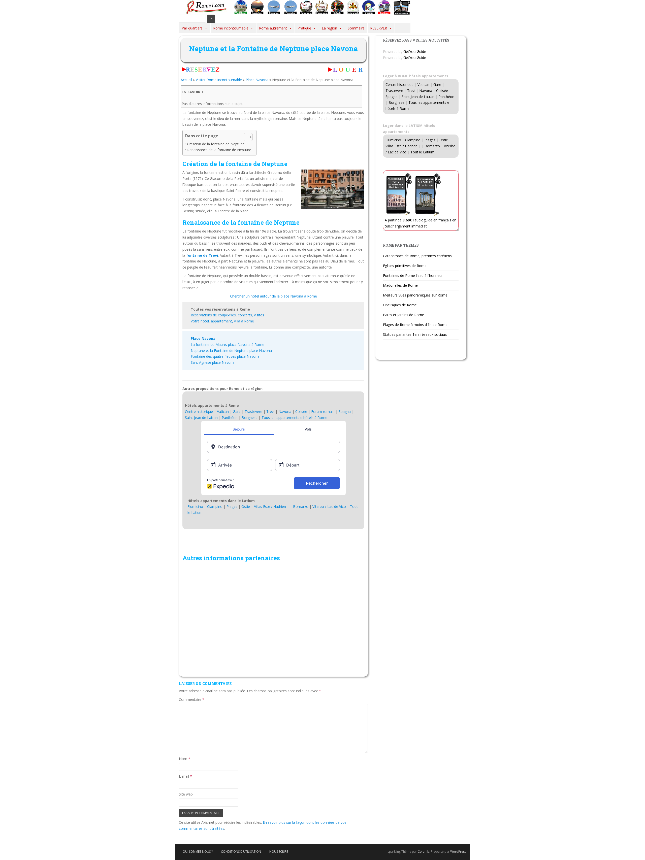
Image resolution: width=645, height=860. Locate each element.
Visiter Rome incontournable (219, 79)
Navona (284, 411)
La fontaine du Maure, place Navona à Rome (227, 344)
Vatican (223, 411)
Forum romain (323, 411)
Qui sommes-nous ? (198, 851)
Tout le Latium (422, 152)
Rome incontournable (230, 28)
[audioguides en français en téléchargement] (402, 7)
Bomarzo (300, 506)
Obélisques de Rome (400, 305)
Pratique (304, 28)
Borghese (249, 417)
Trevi (270, 411)
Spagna (345, 411)
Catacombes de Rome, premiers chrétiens (417, 255)
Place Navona (257, 79)
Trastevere (253, 411)
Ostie (245, 506)
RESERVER (378, 28)
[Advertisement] (273, 618)
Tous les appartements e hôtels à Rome (294, 417)
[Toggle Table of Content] (245, 137)
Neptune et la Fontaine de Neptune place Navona (231, 350)
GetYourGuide (414, 51)
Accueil (186, 79)
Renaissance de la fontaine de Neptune (219, 149)
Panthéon (230, 417)
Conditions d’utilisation (241, 851)
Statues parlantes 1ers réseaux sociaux (415, 334)
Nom (184, 758)
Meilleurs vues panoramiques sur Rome (415, 295)
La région (329, 28)
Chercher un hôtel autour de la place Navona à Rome (273, 296)
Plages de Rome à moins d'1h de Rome (415, 324)
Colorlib (423, 851)
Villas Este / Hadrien (270, 506)
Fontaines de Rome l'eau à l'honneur (413, 275)
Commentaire (191, 699)
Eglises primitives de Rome (405, 265)
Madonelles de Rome (400, 285)
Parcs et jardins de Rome (403, 314)
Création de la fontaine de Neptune (216, 144)
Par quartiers (192, 28)
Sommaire (356, 28)
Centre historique (199, 411)
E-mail (185, 776)
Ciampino (214, 506)
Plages (232, 506)
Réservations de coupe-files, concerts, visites (227, 315)
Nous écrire (278, 851)
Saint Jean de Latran (201, 417)
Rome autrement (273, 28)
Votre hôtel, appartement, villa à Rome (222, 321)
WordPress (458, 851)
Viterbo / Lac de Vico (329, 506)
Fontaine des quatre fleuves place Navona (225, 356)
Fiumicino (195, 506)
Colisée (301, 411)
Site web (186, 794)
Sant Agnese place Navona (213, 362)
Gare (237, 411)
